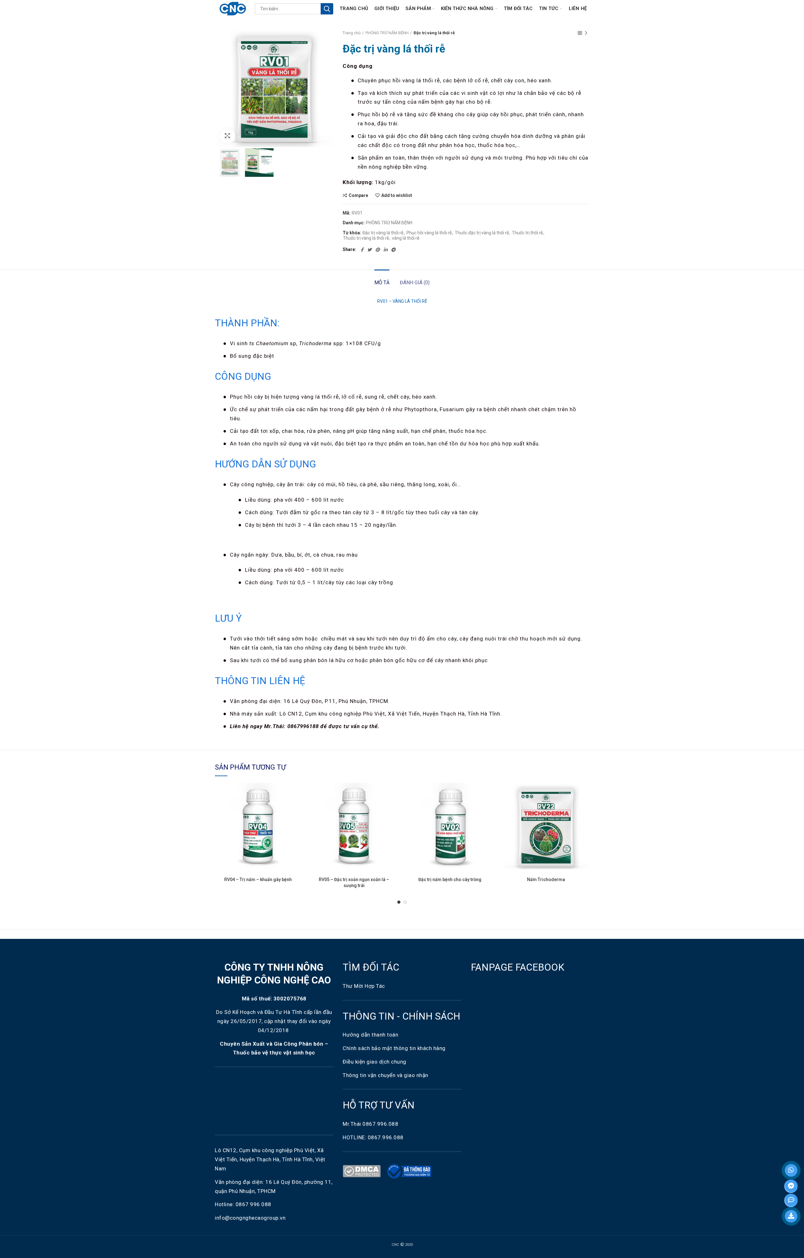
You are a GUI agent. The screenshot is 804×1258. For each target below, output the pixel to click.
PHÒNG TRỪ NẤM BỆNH (387, 32)
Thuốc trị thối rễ (527, 232)
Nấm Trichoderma (546, 879)
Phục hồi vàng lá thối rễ (429, 232)
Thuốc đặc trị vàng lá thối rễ (482, 232)
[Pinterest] (377, 250)
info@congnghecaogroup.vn (250, 1218)
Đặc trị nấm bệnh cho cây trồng (449, 879)
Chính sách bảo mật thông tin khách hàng (394, 1048)
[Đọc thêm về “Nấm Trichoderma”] (584, 807)
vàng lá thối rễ (405, 238)
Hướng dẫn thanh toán (370, 1035)
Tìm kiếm (327, 8)
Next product (586, 33)
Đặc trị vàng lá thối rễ (382, 232)
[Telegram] (393, 250)
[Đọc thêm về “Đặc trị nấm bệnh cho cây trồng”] (489, 807)
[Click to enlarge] (227, 136)
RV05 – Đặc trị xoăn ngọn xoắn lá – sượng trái (354, 882)
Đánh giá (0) (415, 283)
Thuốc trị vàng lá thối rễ (366, 238)
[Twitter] (369, 250)
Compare (358, 195)
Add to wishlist (396, 195)
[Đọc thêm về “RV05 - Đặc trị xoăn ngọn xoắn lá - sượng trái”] (392, 807)
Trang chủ (352, 32)
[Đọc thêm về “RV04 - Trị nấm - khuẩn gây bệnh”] (297, 807)
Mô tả (381, 283)
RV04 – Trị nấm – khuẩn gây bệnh (258, 879)
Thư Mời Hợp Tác (364, 986)
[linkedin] (385, 250)
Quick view (297, 821)
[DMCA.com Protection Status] (363, 1171)
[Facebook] (362, 250)
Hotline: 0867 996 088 (243, 1204)
